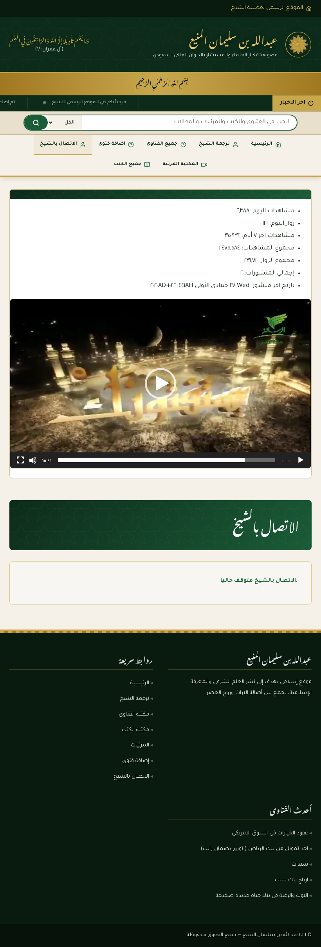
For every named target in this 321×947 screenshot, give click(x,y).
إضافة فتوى (135, 761)
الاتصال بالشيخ (131, 777)
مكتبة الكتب (135, 730)
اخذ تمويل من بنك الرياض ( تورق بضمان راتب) (254, 849)
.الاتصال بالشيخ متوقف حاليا (259, 581)
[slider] (166, 460)
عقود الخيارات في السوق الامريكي (270, 833)
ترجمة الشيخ (134, 699)
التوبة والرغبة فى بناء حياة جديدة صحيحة (262, 896)
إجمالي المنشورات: (268, 273)
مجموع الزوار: (276, 261)
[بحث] (36, 122)
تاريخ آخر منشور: (271, 286)
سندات (300, 865)
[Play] (301, 460)
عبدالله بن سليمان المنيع (233, 38)
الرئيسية (139, 683)
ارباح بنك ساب (291, 880)
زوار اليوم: (281, 224)
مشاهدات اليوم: (271, 211)
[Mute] (33, 460)
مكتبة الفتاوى (134, 714)
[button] (160, 383)
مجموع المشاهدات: (267, 248)
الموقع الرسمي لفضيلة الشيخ (267, 8)
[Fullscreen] (20, 460)
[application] (160, 383)
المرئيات (140, 745)
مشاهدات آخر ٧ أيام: (267, 236)
